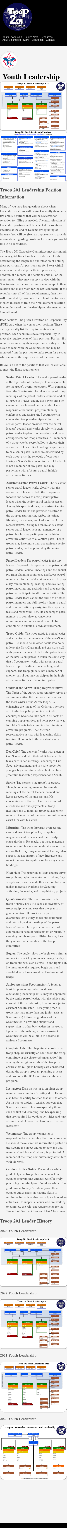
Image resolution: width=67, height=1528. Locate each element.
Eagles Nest (31, 37)
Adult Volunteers (11, 40)
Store (26, 40)
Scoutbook (37, 40)
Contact (50, 40)
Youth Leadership (12, 37)
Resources (47, 37)
